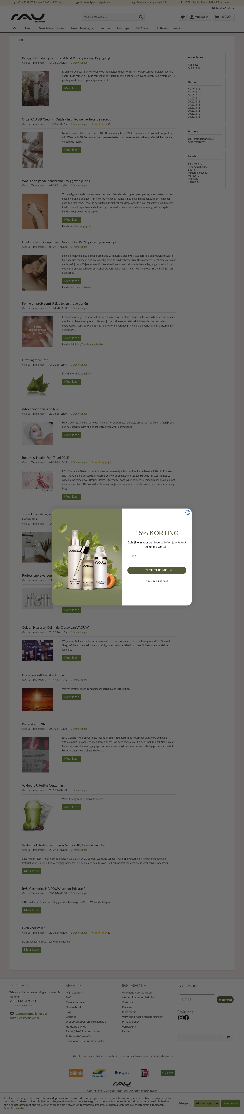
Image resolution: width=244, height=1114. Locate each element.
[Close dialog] (188, 512)
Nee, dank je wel (157, 581)
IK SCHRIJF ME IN (157, 570)
